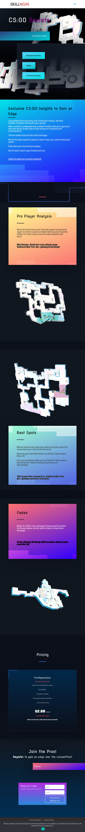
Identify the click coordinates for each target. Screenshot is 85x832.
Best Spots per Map (33, 55)
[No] (82, 826)
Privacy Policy (49, 820)
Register (37, 766)
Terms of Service (35, 820)
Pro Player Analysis (33, 75)
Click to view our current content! (25, 159)
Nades (28, 65)
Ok (43, 829)
